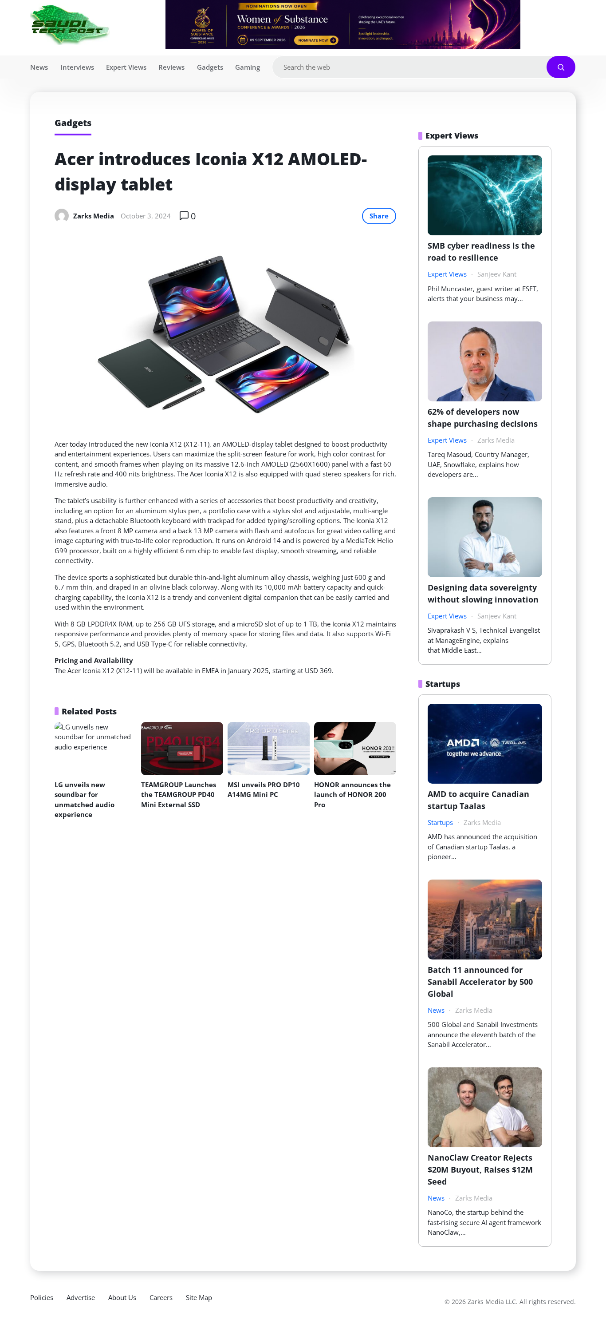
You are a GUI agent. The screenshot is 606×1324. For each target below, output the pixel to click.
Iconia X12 (166, 444)
